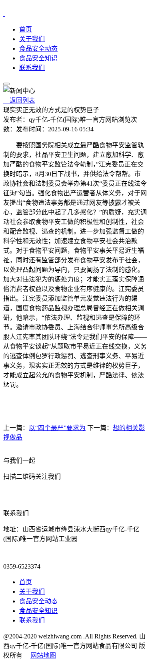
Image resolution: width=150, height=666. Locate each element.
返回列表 (19, 100)
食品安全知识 (38, 58)
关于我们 (32, 39)
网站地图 (43, 655)
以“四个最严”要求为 (57, 427)
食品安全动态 (38, 48)
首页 (25, 29)
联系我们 (32, 67)
